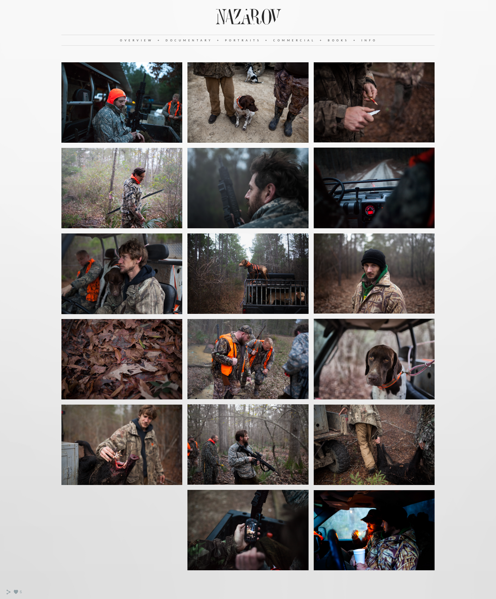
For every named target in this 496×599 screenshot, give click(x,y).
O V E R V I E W (136, 40)
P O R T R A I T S (242, 40)
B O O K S (337, 40)
